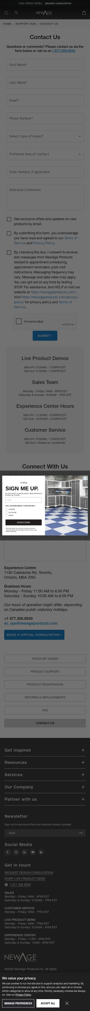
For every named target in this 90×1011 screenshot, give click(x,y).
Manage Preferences (18, 1003)
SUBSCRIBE (23, 522)
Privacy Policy (23, 994)
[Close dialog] (85, 478)
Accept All (48, 1003)
